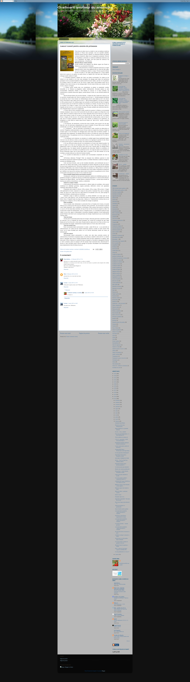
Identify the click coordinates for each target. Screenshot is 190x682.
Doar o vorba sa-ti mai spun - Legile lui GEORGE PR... (121, 549)
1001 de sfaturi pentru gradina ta (119, 188)
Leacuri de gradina (116, 278)
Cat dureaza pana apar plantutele (122, 467)
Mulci (113, 290)
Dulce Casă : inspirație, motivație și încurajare (119, 588)
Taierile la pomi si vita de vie (118, 348)
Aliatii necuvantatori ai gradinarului (120, 506)
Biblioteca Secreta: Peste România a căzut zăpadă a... (122, 485)
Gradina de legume (116, 254)
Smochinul (114, 333)
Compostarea (115, 224)
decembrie (117, 400)
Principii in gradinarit (117, 316)
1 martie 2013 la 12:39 (72, 282)
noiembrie (117, 402)
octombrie (117, 404)
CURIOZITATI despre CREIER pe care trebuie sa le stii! (122, 482)
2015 (115, 394)
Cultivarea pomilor (116, 229)
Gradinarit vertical (116, 263)
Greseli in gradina (116, 267)
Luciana (65, 282)
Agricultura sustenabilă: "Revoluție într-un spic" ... (122, 499)
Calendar (114, 216)
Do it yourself (115, 243)
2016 (115, 392)
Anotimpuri (114, 203)
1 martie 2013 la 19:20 (89, 292)
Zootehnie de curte (116, 367)
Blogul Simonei (117, 625)
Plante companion (116, 305)
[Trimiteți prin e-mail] (96, 249)
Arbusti (114, 207)
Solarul (113, 337)
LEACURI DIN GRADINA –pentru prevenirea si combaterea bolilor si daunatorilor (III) (124, 101)
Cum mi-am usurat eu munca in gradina (123, 123)
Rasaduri (114, 318)
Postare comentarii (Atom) (72, 336)
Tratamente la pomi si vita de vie (119, 358)
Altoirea (114, 199)
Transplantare (115, 356)
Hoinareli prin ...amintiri (124, 173)
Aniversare (114, 201)
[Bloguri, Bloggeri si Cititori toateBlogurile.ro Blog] (66, 667)
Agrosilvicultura (115, 195)
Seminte (114, 326)
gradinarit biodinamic (116, 256)
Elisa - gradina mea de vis (120, 608)
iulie (116, 410)
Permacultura (115, 299)
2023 (115, 377)
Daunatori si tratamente (117, 235)
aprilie (116, 417)
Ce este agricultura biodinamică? (122, 452)
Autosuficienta (115, 211)
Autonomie (114, 209)
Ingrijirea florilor (116, 271)
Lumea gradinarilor (116, 282)
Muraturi (114, 292)
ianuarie (117, 554)
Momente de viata (116, 288)
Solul (113, 339)
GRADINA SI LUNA (123, 154)
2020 (115, 384)
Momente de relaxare (116, 286)
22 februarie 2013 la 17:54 (77, 259)
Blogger (103, 670)
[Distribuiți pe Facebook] (100, 249)
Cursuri (114, 233)
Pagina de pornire (64, 39)
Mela (65, 274)
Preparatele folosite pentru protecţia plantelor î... (120, 464)
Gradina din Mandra (119, 635)
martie (116, 419)
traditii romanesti (116, 354)
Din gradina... (115, 239)
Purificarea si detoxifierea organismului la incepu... (121, 516)
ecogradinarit (115, 244)
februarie (117, 421)
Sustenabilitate (115, 343)
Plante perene (115, 309)
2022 (115, 379)
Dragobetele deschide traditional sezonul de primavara (122, 443)
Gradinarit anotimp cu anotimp (84, 7)
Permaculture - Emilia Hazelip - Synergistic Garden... (122, 472)
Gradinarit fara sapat (116, 260)
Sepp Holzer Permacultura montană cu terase (120, 455)
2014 (115, 396)
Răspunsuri (67, 290)
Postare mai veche (103, 333)
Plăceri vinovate (117, 626)
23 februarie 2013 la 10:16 (72, 274)
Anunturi (114, 205)
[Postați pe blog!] (97, 249)
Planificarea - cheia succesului (118, 303)
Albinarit (114, 197)
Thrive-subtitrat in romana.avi (121, 437)
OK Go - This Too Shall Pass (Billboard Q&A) (121, 461)
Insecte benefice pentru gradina (121, 509)
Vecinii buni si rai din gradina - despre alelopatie (121, 539)
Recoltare (114, 320)
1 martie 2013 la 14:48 (72, 303)
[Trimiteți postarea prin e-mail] (93, 249)
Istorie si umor (118, 494)
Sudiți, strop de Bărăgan (119, 615)
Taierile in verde (115, 346)
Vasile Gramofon (118, 614)
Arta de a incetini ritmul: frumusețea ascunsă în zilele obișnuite (120, 592)
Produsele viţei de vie (119, 496)
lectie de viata (115, 280)
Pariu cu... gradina (122, 164)
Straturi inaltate (115, 341)
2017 (115, 390)
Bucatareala (114, 214)
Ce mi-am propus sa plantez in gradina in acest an (121, 542)
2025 (115, 373)
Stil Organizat (117, 630)
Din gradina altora (68, 251)
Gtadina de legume (116, 269)
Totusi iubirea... (67, 259)
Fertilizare (114, 246)
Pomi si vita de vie (116, 314)
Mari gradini (115, 284)
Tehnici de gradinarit (116, 352)
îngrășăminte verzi (116, 277)
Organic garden (115, 294)
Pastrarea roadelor (116, 297)
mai (116, 415)
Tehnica (114, 350)
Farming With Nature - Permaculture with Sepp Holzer (122, 450)
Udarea (113, 361)
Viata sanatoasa (115, 363)
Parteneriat (114, 295)
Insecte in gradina (116, 275)
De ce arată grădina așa (119, 631)
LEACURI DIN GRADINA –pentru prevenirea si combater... (121, 512)
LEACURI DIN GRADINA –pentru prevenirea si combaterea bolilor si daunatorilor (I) (124, 88)
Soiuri (113, 335)
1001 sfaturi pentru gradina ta (118, 190)
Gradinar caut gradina (119, 596)
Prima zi (116, 603)
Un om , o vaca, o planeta (120, 431)
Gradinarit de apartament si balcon (119, 258)
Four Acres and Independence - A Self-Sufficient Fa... (122, 434)
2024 (115, 375)
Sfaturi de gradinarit (116, 329)
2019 (115, 386)
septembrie (117, 406)
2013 (115, 398)
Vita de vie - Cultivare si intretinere (119, 365)
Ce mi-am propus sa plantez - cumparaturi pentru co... (121, 478)
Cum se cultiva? (115, 231)
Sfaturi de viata (115, 331)
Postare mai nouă (65, 333)
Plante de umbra (115, 307)
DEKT (115, 619)
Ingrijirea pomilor (116, 273)
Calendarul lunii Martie (120, 423)
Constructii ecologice (116, 226)
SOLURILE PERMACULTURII (122, 458)
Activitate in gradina (116, 192)
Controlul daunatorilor (117, 227)
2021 (115, 382)
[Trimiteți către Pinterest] (101, 249)
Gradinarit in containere (117, 261)
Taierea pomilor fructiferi (124, 111)
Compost (114, 222)
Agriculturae (117, 583)
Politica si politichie (116, 310)
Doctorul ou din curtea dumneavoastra (120, 425)
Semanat (114, 324)
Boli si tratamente (116, 212)
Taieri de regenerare (116, 344)
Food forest (114, 248)
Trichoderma (115, 360)
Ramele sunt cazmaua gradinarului (122, 469)
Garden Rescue (115, 250)
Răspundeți (66, 269)
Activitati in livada (116, 193)
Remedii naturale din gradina (118, 322)
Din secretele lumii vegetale (118, 241)
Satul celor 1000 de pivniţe (119, 584)
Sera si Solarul (115, 328)
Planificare (114, 301)
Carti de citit (115, 218)
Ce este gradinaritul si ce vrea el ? (122, 551)
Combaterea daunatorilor (117, 220)
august (116, 408)
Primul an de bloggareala (124, 133)
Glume (113, 252)
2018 (115, 388)
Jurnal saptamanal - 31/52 (119, 604)
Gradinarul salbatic (116, 265)
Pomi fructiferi (115, 312)
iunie (116, 412)
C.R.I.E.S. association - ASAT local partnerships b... (121, 440)
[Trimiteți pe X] (99, 249)
